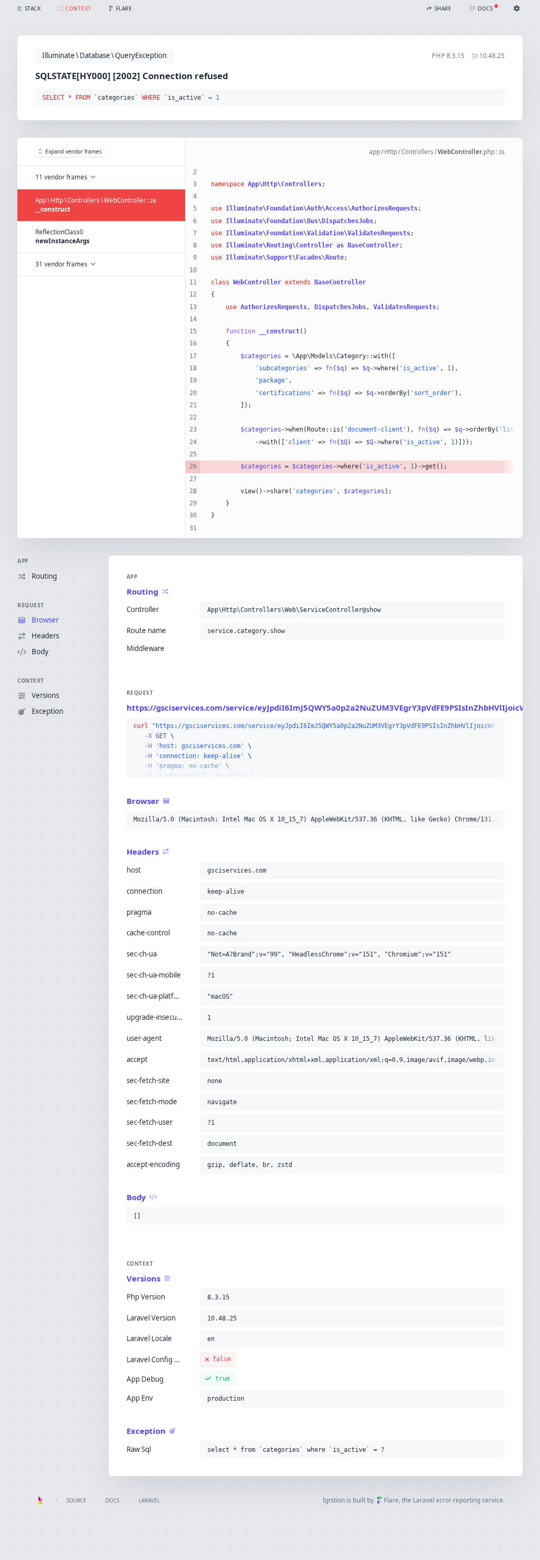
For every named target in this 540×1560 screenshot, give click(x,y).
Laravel (149, 1500)
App (22, 560)
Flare (391, 1500)
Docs (112, 1500)
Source (76, 1500)
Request (30, 605)
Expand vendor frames (73, 151)
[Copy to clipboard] (494, 98)
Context (30, 680)
